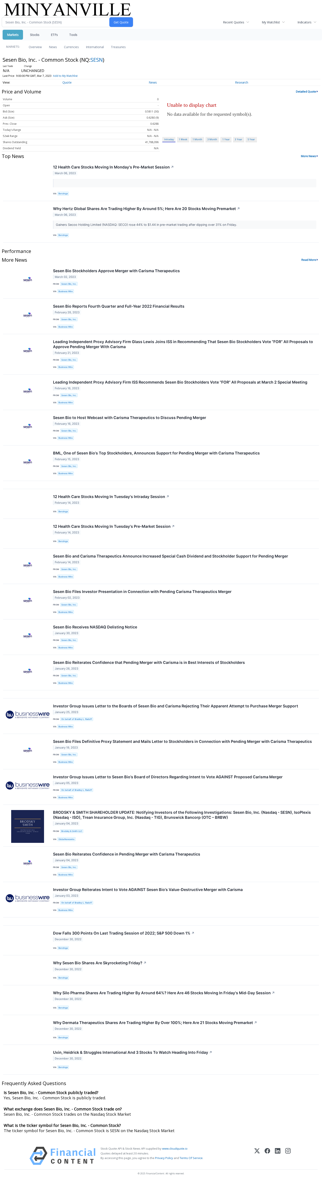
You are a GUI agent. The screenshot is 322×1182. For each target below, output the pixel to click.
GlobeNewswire (66, 839)
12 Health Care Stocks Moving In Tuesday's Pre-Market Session (114, 526)
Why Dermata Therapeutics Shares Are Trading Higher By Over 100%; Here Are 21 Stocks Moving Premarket (155, 1022)
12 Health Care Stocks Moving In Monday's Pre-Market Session (113, 167)
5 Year (251, 139)
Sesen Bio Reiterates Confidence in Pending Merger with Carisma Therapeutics (126, 854)
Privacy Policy (164, 1158)
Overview (35, 47)
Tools (73, 35)
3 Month (212, 139)
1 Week (183, 139)
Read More (308, 260)
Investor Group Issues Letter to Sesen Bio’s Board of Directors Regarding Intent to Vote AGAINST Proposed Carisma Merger (168, 777)
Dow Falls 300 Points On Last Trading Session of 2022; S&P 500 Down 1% (124, 933)
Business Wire (65, 291)
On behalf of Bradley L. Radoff (76, 719)
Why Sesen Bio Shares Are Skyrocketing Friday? (100, 963)
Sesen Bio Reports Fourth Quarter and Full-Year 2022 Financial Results (118, 306)
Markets (13, 35)
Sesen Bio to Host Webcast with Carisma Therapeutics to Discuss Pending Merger (129, 417)
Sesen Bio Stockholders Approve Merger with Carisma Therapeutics (116, 270)
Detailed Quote (306, 91)
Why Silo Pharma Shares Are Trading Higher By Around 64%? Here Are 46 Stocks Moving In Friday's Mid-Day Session (164, 993)
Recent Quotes (233, 22)
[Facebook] (267, 1155)
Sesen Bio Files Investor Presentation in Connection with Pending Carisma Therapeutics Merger (142, 591)
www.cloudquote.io (175, 1148)
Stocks (34, 35)
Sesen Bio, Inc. (68, 284)
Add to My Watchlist (65, 76)
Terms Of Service (191, 1158)
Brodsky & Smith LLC (71, 831)
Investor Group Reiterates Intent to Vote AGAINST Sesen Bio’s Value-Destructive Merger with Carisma (148, 889)
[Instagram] (287, 1155)
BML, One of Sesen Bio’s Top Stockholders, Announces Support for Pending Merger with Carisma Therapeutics (156, 453)
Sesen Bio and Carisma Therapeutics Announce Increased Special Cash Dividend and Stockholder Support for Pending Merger (170, 556)
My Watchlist (271, 22)
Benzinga (63, 193)
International (95, 47)
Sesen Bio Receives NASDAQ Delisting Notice (95, 627)
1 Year (226, 139)
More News (308, 156)
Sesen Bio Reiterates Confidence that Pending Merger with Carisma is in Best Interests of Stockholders (149, 662)
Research (241, 82)
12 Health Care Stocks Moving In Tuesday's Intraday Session (111, 496)
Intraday (169, 139)
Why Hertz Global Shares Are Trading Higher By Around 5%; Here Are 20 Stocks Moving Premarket (146, 208)
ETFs (54, 35)
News (53, 47)
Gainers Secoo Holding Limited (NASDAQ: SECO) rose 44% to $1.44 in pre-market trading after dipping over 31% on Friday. (147, 224)
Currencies (71, 47)
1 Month (197, 139)
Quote (67, 82)
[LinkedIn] (277, 1155)
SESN (96, 59)
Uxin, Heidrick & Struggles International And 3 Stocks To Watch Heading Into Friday (132, 1052)
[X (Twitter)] (257, 1155)
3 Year (238, 139)
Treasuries (118, 47)
